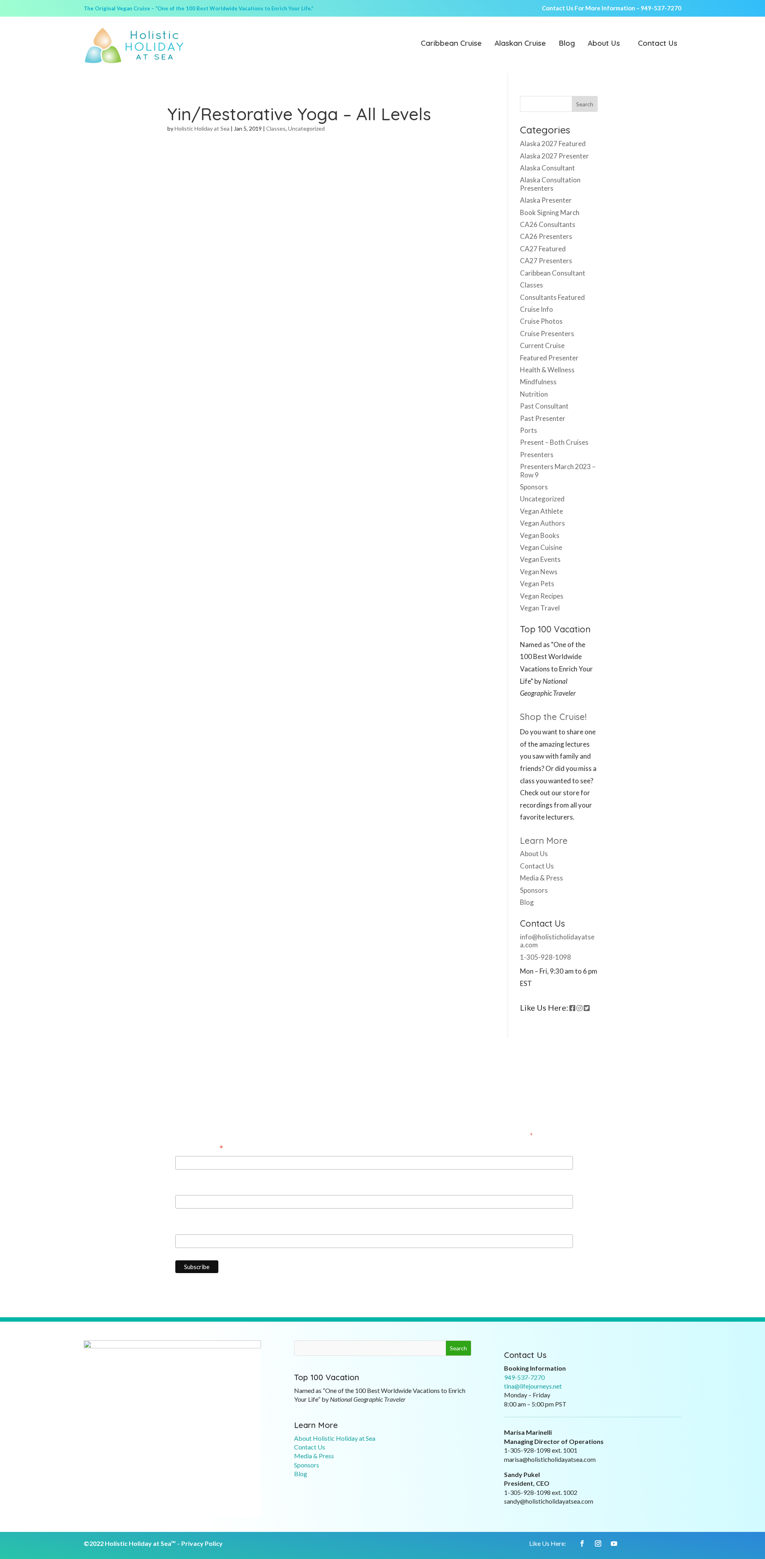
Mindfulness (538, 382)
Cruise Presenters (547, 333)
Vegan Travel (540, 608)
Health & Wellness (547, 370)
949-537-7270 (661, 8)
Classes (276, 128)
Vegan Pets (537, 583)
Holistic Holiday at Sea (202, 128)
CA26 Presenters (546, 236)
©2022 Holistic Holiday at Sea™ (130, 1543)
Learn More (544, 840)
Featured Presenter (549, 358)
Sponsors (534, 487)
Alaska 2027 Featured (553, 143)
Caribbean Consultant (552, 273)
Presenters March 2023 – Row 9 (558, 470)
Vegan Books (539, 535)
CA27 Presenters (546, 260)
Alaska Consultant (547, 168)
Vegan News (538, 571)
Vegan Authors (542, 523)
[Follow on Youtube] (614, 1543)
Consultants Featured (552, 297)
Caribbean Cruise (451, 44)
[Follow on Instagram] (598, 1543)
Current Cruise (542, 345)
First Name (191, 1187)
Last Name (191, 1227)
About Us (604, 44)
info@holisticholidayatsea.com (557, 941)
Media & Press (541, 878)
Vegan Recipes (541, 596)
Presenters (536, 454)
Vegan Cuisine (541, 547)
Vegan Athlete (541, 511)
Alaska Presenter (546, 200)
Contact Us (657, 44)
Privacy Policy (202, 1543)
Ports (528, 430)
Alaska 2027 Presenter (554, 156)
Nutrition (534, 394)
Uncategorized (306, 128)
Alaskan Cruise (520, 44)
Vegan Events (540, 559)
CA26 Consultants (547, 224)
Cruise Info (536, 309)
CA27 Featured (543, 249)
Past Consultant (544, 406)
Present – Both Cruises (554, 442)
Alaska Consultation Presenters (550, 184)
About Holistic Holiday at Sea (334, 1438)
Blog (567, 44)
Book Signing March (549, 212)
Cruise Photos (541, 321)
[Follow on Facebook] (582, 1543)
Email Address (199, 1149)
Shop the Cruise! (553, 716)
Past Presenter (542, 418)
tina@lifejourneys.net (533, 1386)
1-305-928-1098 (545, 957)
